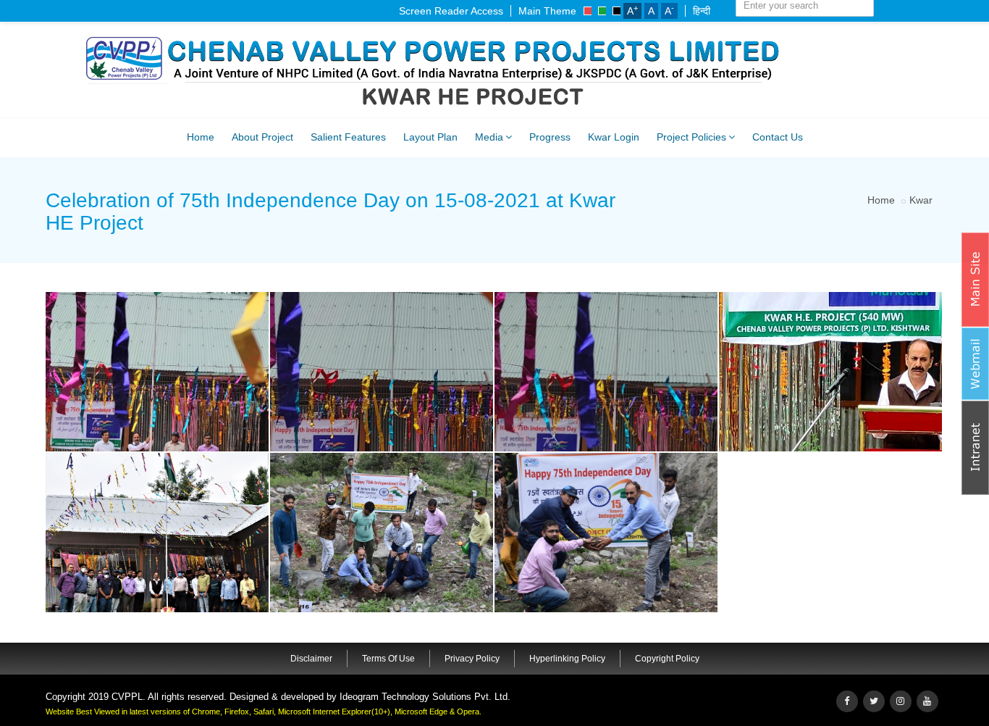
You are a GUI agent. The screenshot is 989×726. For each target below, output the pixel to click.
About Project (262, 137)
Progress (550, 137)
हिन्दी (701, 11)
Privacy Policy (472, 659)
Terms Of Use (388, 659)
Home (200, 137)
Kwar (921, 200)
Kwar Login (613, 137)
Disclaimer (311, 659)
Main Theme (547, 11)
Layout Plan (430, 137)
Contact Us (777, 137)
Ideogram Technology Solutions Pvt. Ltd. (425, 696)
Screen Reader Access (451, 11)
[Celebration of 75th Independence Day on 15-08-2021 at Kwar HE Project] (155, 295)
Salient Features (348, 137)
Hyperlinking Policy (567, 659)
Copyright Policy (667, 659)
